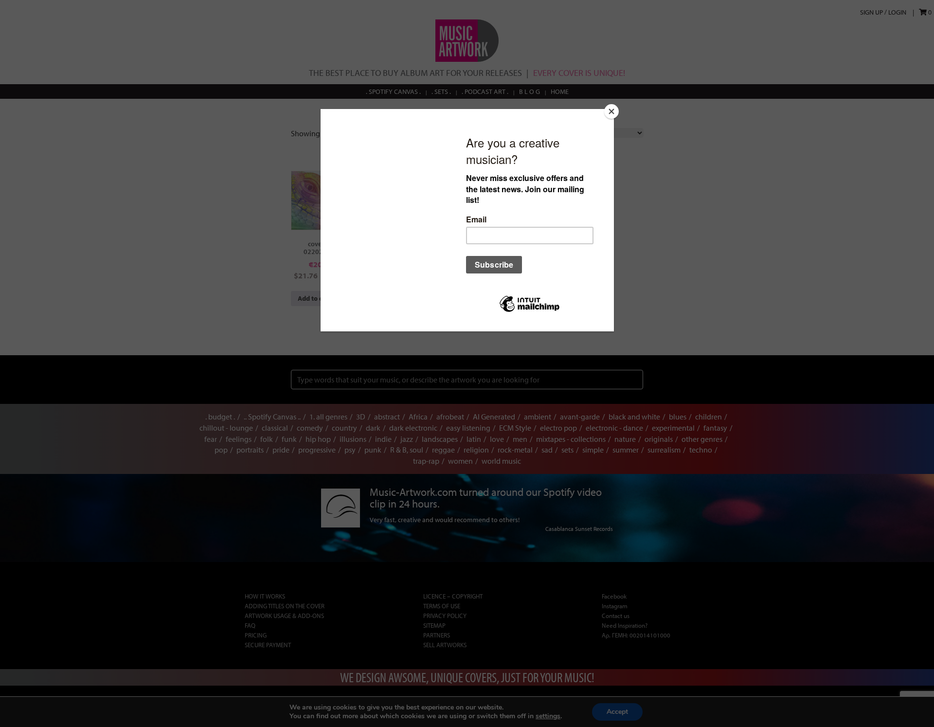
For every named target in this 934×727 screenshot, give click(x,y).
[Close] (611, 111)
